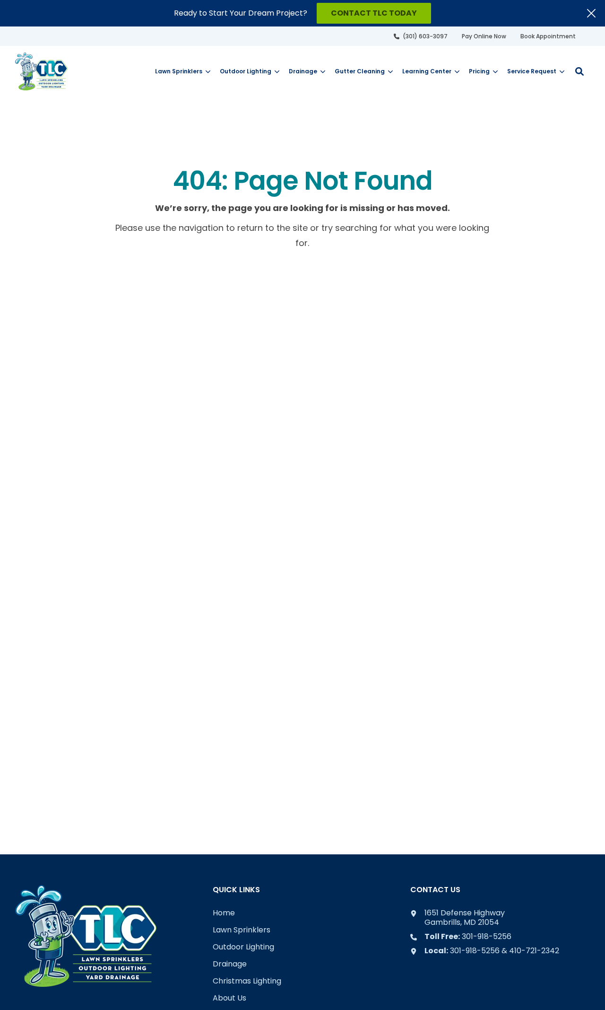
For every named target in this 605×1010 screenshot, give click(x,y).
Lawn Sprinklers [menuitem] (241, 930)
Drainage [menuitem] (230, 964)
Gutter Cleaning (360, 71)
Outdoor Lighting (245, 71)
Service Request (531, 71)
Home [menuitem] (224, 913)
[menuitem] (421, 36)
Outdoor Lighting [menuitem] (243, 947)
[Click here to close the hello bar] (591, 13)
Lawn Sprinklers (178, 71)
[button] (579, 71)
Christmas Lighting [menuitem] (247, 981)
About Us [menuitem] (229, 998)
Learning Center (426, 71)
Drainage (303, 71)
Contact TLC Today (374, 13)
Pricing (479, 71)
